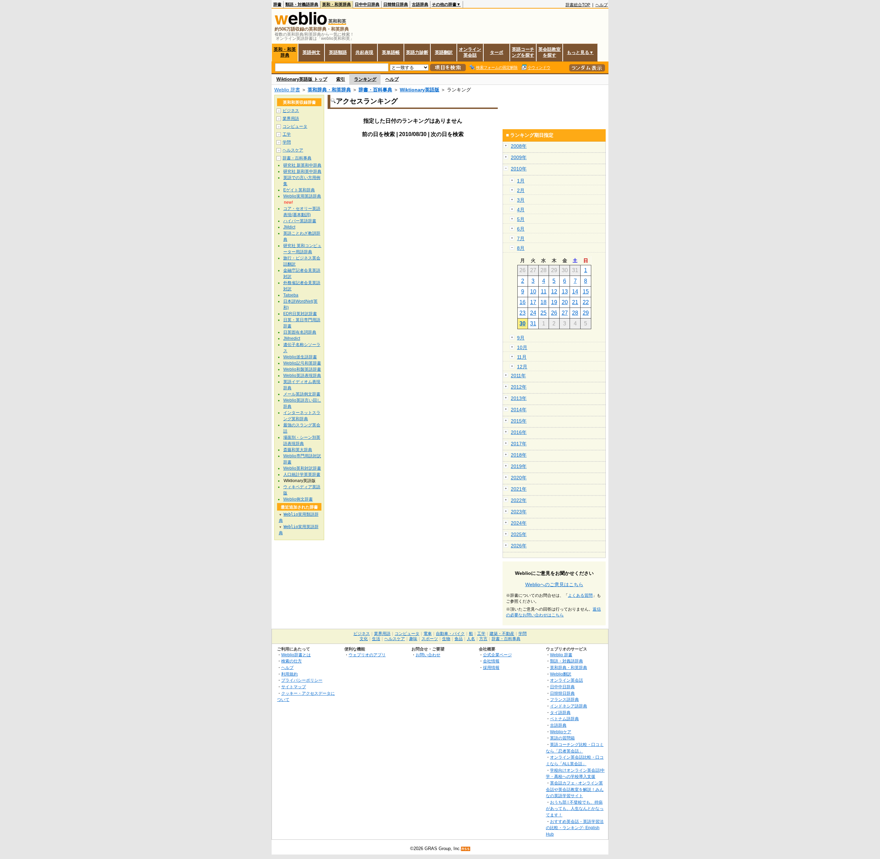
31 (533, 323)
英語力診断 (417, 52)
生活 (376, 639)
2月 (521, 190)
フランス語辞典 (564, 699)
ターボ (496, 52)
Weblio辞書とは (296, 654)
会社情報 (491, 661)
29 (586, 313)
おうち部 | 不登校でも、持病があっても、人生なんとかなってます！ (575, 808)
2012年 (519, 387)
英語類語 (338, 52)
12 (554, 291)
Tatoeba (290, 295)
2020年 (519, 477)
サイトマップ (293, 686)
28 (575, 313)
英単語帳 (391, 52)
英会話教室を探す (549, 52)
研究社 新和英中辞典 (302, 171)
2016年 (519, 432)
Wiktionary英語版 (419, 89)
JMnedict (291, 338)
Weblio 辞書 (287, 89)
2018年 (519, 455)
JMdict (289, 227)
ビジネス (291, 110)
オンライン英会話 (470, 52)
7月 (521, 238)
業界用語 (291, 118)
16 (522, 302)
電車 (428, 634)
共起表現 (364, 52)
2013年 (519, 398)
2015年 (519, 421)
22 (586, 302)
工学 (287, 134)
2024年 (519, 523)
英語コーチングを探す (523, 52)
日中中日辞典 (367, 4)
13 (565, 291)
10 (533, 291)
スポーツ (429, 639)
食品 (458, 639)
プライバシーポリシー (301, 680)
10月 (522, 347)
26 (554, 313)
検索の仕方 (291, 661)
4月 (521, 209)
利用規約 (289, 674)
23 (522, 313)
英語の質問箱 (562, 738)
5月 (521, 219)
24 (533, 313)
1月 (521, 180)
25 (543, 313)
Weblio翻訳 (560, 674)
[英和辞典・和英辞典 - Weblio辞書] (301, 23)
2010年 (519, 168)
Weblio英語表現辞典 (302, 375)
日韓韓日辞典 (395, 4)
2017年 (519, 443)
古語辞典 (420, 4)
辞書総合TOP (577, 4)
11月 (522, 357)
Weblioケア (560, 731)
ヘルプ (601, 4)
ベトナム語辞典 (564, 718)
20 (565, 302)
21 (575, 302)
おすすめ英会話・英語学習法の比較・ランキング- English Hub (575, 827)
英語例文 (311, 52)
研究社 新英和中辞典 (302, 165)
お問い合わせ (428, 654)
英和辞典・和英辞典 (329, 89)
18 (543, 302)
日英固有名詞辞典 (299, 332)
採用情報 (491, 667)
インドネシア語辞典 (568, 706)
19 (554, 302)
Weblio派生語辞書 (300, 357)
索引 (340, 79)
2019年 (519, 466)
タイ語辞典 (560, 712)
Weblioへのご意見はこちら (554, 584)
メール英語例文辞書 (301, 394)
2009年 (519, 157)
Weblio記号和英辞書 (302, 363)
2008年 (519, 146)
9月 (521, 338)
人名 (471, 639)
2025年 (519, 534)
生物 (446, 639)
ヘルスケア (293, 150)
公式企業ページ (497, 654)
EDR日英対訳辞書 (300, 313)
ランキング (365, 79)
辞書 (277, 4)
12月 (522, 366)
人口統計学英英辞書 (301, 474)
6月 (521, 229)
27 (565, 313)
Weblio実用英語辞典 (302, 196)
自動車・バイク (450, 634)
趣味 (413, 639)
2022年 (519, 500)
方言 (483, 639)
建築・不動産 (502, 634)
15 (586, 291)
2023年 (519, 511)
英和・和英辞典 (336, 4)
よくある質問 (580, 595)
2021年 (519, 489)
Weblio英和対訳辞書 (302, 468)
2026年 (519, 545)
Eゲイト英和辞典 (299, 190)
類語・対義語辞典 (301, 4)
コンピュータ (295, 126)
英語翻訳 (444, 52)
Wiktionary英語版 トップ (301, 79)
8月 (521, 248)
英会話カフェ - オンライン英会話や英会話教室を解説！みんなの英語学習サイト (575, 789)
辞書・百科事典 (375, 89)
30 (522, 323)
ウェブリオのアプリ (367, 654)
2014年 (519, 409)
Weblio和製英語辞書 (302, 369)
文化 (364, 639)
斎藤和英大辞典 (297, 449)
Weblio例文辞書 (298, 499)
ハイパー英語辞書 (299, 221)
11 (544, 291)
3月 (521, 200)
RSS (466, 849)
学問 (287, 142)
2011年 (518, 375)
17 (533, 302)
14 (575, 291)
